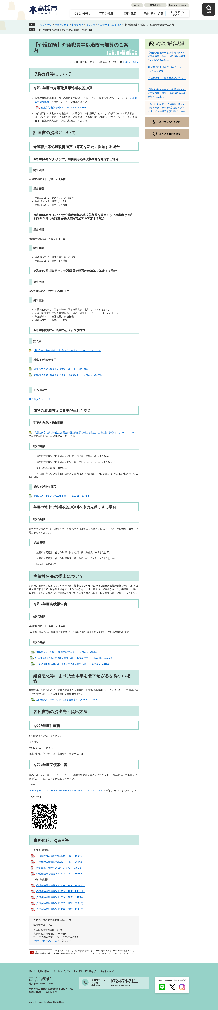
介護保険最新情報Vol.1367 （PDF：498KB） (60, 903)
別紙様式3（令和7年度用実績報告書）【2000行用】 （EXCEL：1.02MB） (74, 658)
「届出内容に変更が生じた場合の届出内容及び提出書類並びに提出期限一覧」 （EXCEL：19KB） (86, 432)
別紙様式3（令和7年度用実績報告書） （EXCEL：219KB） (68, 652)
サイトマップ (106, 971)
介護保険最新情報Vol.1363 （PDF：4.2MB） (60, 897)
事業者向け (77, 24)
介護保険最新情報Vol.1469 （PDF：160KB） (60, 856)
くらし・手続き (82, 13)
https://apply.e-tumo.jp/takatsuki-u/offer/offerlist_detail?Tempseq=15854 (66, 790)
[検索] (208, 9)
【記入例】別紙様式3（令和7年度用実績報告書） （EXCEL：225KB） (74, 664)
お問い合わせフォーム (45, 940)
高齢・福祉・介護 (153, 13)
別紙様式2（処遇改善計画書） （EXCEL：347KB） (61, 369)
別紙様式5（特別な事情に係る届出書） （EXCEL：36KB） (68, 699)
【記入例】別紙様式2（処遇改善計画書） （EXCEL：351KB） (67, 350)
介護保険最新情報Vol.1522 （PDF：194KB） (60, 873)
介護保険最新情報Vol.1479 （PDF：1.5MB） (65, 107)
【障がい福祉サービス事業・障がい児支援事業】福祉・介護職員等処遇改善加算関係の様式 (167, 56)
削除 (90, 30)
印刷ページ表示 (131, 62)
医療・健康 (130, 13)
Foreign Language (178, 5)
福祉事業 (90, 24)
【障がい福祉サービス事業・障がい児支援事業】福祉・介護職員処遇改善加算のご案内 (167, 93)
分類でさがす (62, 24)
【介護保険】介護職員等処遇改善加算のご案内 (63, 30)
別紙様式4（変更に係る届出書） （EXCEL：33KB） (62, 496)
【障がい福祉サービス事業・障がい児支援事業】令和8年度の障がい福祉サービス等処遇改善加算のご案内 (167, 108)
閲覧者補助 (155, 5)
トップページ (45, 24)
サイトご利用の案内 (39, 971)
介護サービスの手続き (109, 24)
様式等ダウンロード (39, 399)
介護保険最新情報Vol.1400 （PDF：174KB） (60, 909)
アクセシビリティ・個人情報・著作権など (74, 971)
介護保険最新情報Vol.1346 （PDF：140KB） (60, 885)
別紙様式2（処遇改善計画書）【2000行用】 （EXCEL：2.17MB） (69, 375)
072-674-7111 (124, 981)
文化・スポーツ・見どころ (177, 13)
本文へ (137, 5)
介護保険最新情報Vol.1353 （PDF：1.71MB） (60, 891)
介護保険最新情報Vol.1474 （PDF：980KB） (60, 862)
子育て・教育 (106, 13)
